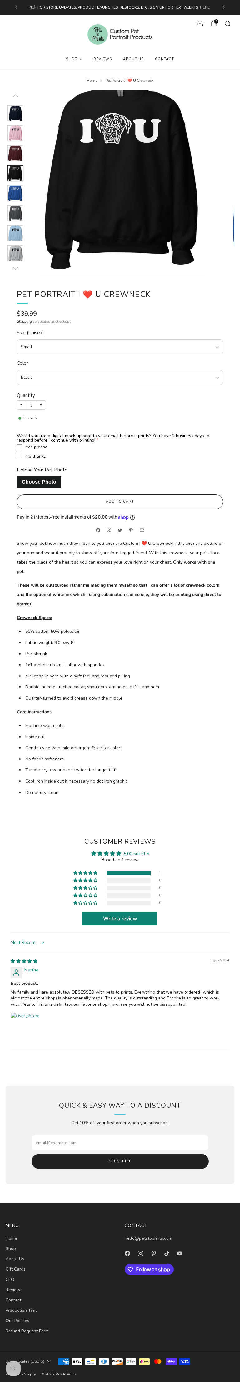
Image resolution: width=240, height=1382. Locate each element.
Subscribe (120, 1161)
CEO (10, 1279)
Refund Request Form (27, 1331)
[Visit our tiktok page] (166, 1253)
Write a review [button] (120, 918)
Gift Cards (16, 1269)
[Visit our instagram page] (140, 1253)
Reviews (102, 59)
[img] (24, 961)
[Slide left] (15, 98)
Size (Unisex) (30, 333)
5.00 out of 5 (136, 854)
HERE (205, 7)
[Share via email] (142, 530)
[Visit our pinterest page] (153, 1253)
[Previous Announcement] (16, 7)
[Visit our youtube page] (179, 1253)
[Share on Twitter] (120, 530)
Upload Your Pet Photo (42, 470)
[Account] (200, 23)
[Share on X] (109, 530)
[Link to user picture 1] (26, 1028)
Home (11, 1238)
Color (22, 363)
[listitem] (120, 7)
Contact (164, 59)
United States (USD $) (25, 1361)
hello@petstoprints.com (148, 1238)
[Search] (227, 23)
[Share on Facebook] (98, 530)
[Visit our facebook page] (127, 1253)
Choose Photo (39, 482)
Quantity (26, 395)
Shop (71, 59)
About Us (133, 59)
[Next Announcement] (224, 7)
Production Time (22, 1310)
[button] (85, 873)
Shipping (24, 321)
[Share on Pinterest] (131, 530)
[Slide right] (15, 268)
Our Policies (17, 1321)
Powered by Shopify (21, 1374)
